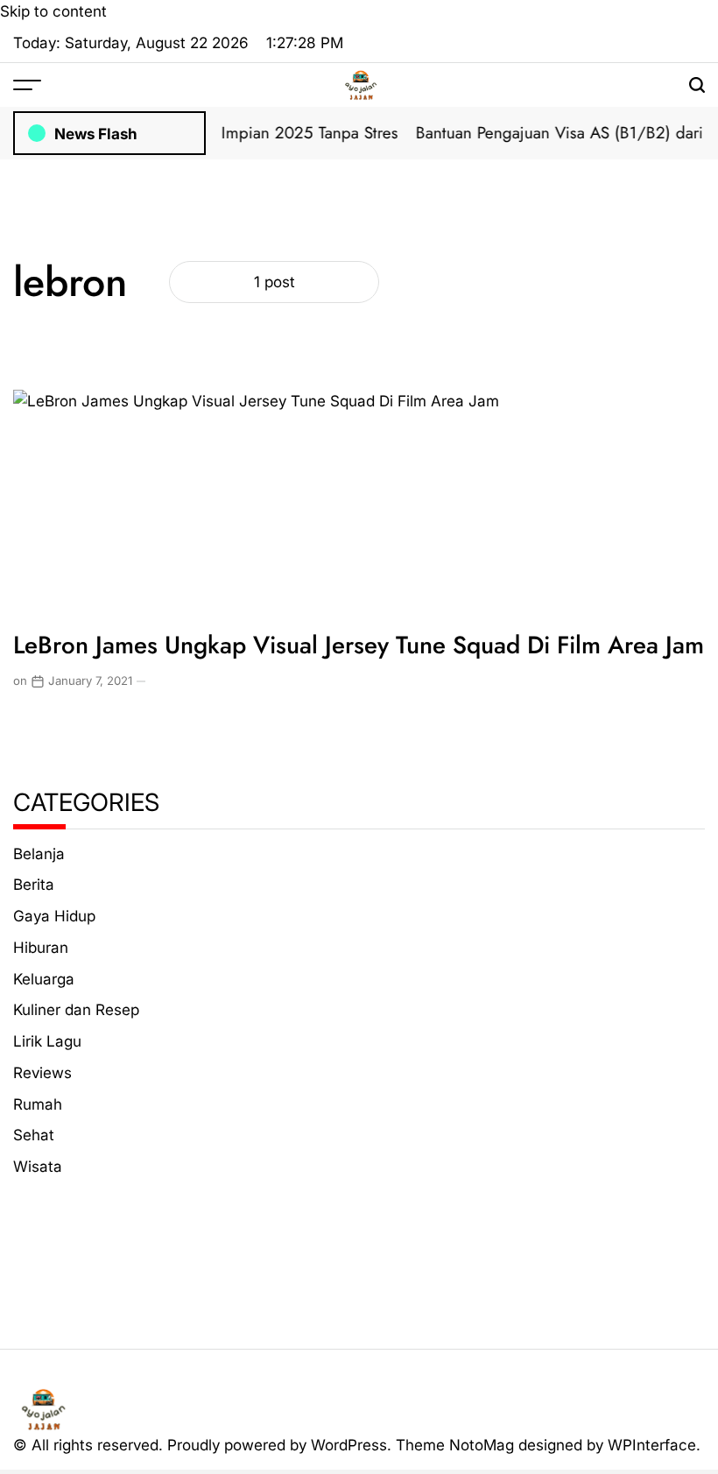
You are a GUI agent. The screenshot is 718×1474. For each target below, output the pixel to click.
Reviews (42, 1072)
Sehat (33, 1134)
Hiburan (40, 947)
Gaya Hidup (54, 915)
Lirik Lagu (47, 1041)
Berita (33, 884)
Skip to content (53, 11)
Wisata (37, 1166)
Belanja (39, 853)
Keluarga (43, 979)
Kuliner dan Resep (76, 1009)
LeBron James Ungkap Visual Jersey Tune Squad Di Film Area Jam (358, 644)
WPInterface (652, 1444)
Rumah (37, 1104)
